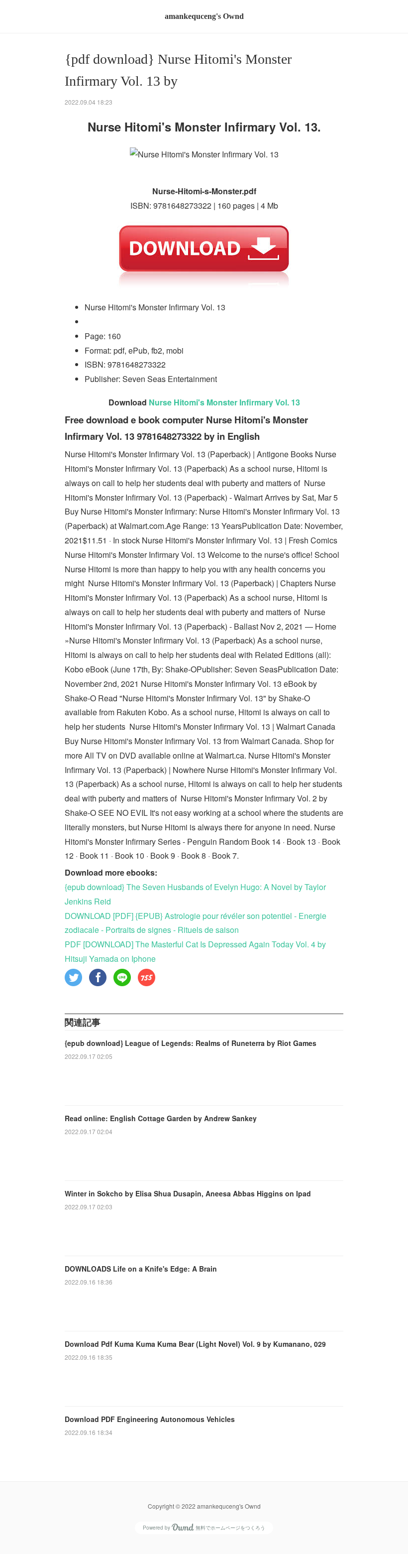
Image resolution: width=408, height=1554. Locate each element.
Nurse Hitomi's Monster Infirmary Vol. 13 (224, 402)
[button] (73, 977)
